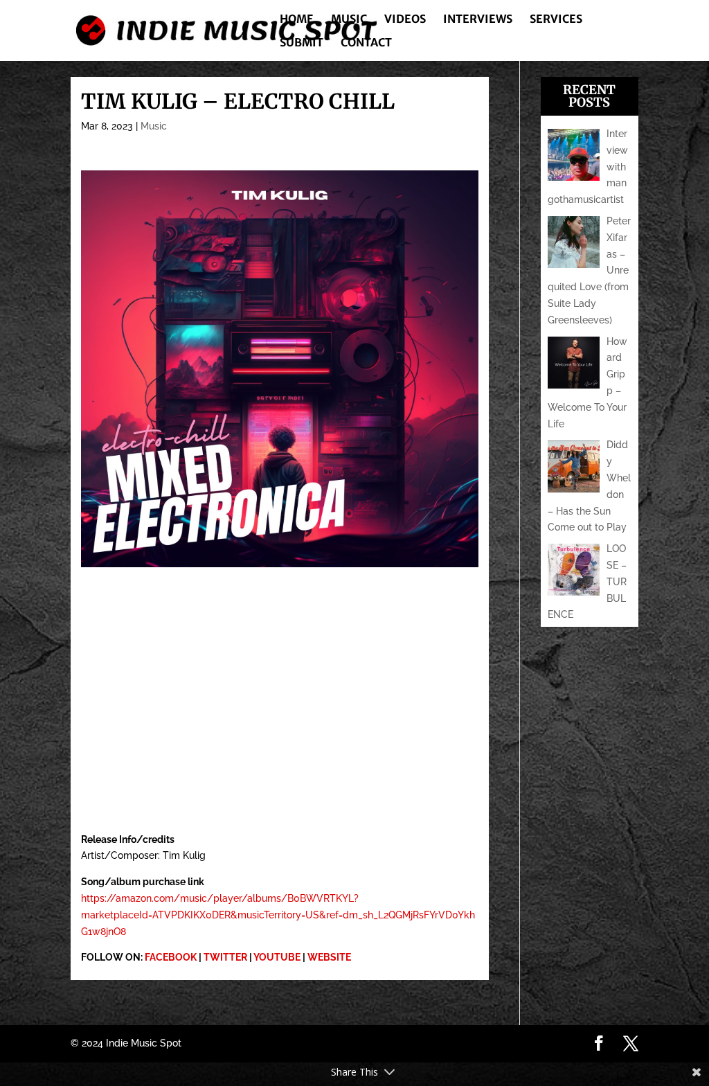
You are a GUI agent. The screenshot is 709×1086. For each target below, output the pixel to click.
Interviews (477, 20)
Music (349, 20)
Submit (301, 43)
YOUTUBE (276, 957)
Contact (366, 43)
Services (556, 20)
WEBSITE (329, 957)
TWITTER (225, 957)
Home (297, 20)
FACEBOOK (171, 957)
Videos (405, 20)
